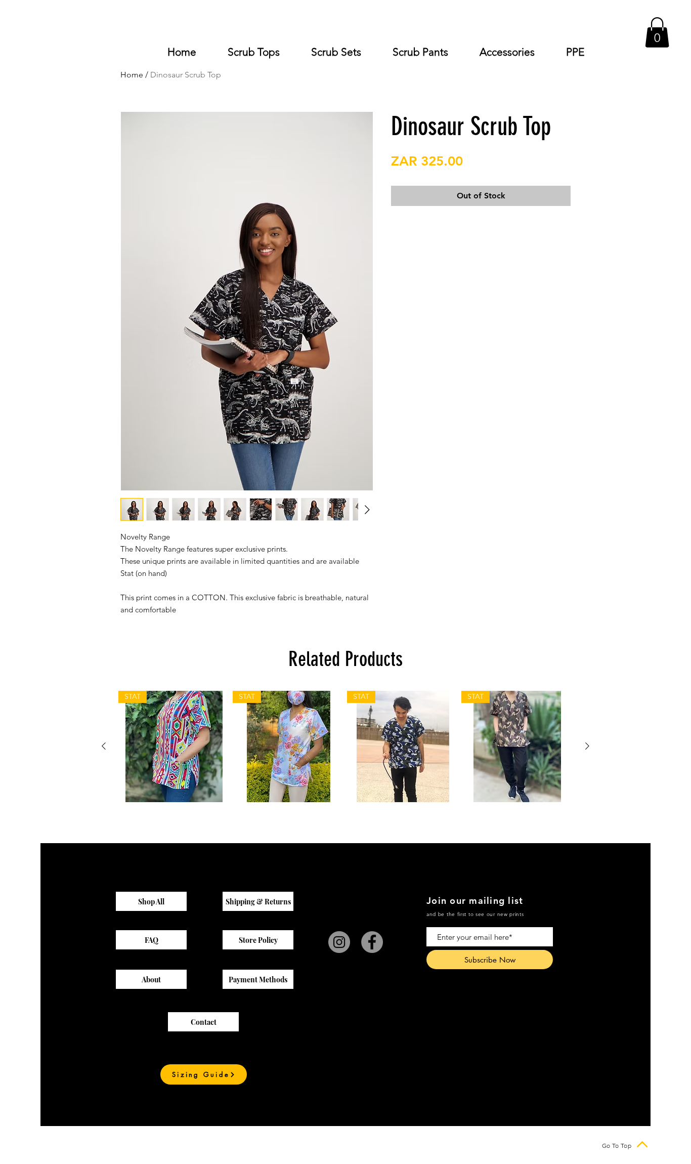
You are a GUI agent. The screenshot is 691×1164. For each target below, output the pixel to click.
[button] (657, 32)
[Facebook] (372, 942)
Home (131, 74)
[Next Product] (587, 746)
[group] (345, 746)
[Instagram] (339, 942)
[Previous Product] (104, 746)
